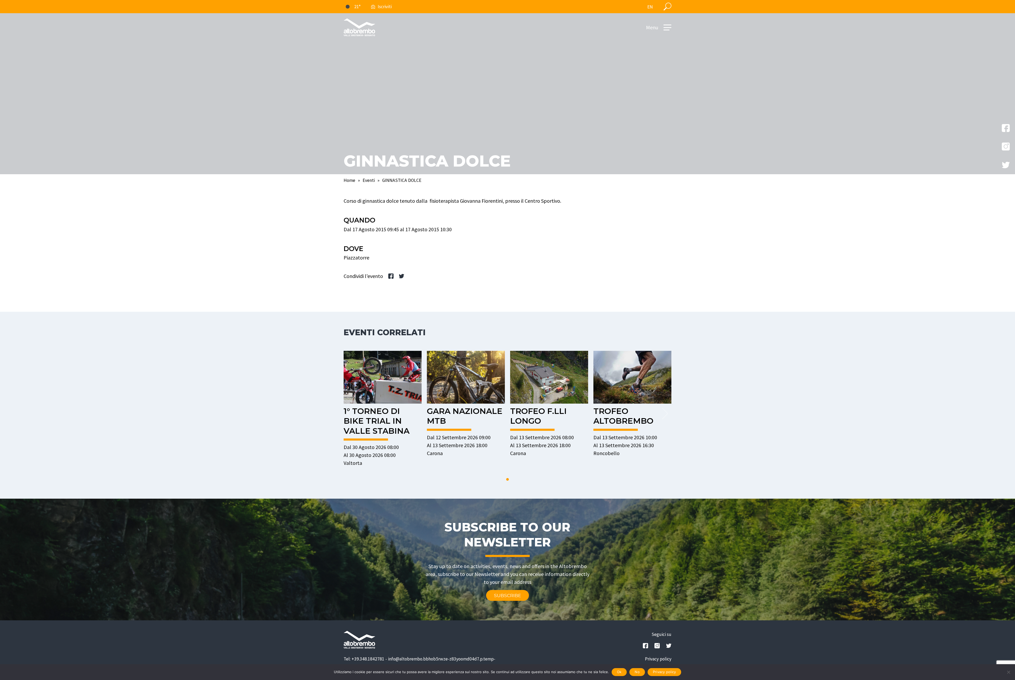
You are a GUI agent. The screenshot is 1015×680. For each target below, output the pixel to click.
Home (349, 180)
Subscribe (507, 595)
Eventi (369, 180)
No (637, 672)
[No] (1008, 672)
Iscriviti (385, 7)
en (650, 7)
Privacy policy (658, 659)
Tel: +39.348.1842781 (364, 659)
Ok (619, 672)
